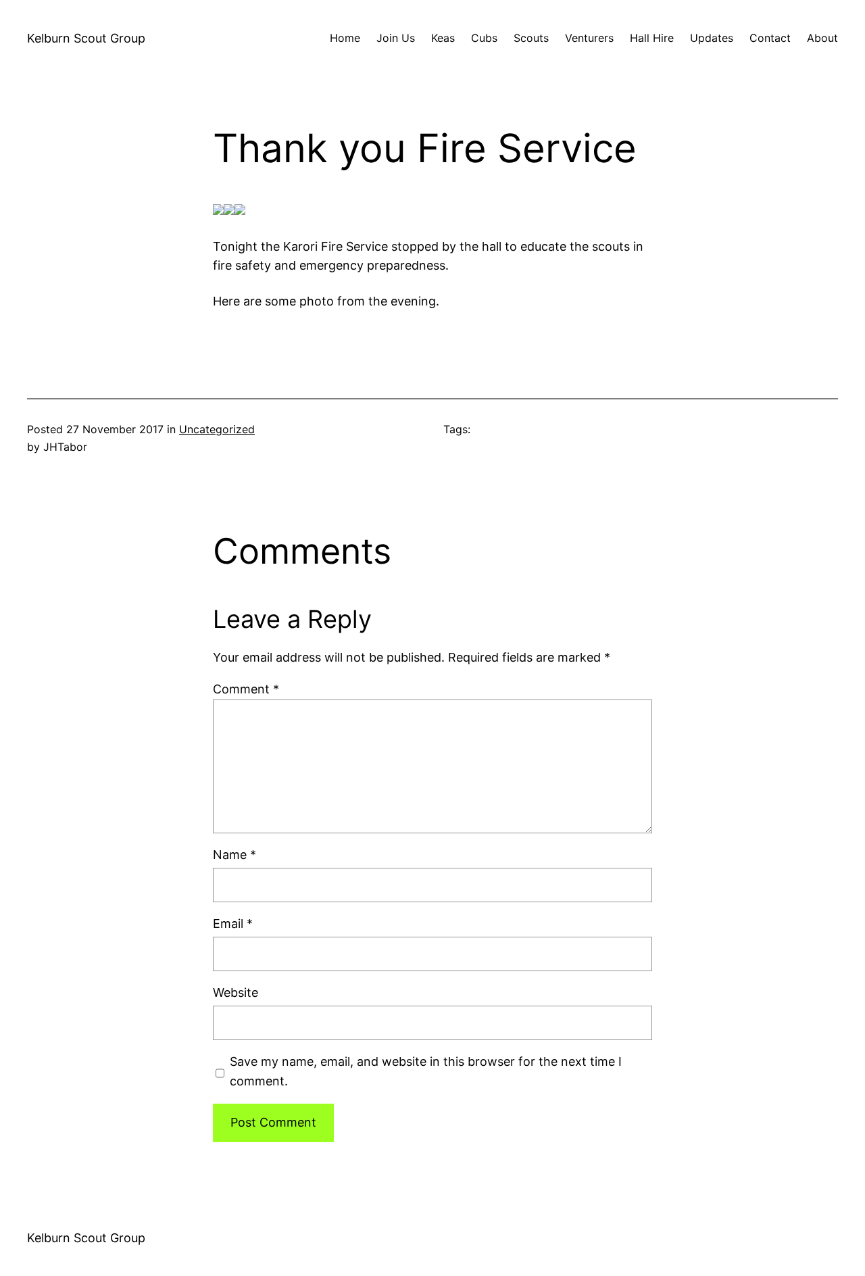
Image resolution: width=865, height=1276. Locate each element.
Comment (246, 689)
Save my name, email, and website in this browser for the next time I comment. (426, 1071)
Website (235, 992)
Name (234, 855)
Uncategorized (217, 429)
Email (233, 923)
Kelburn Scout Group (86, 38)
